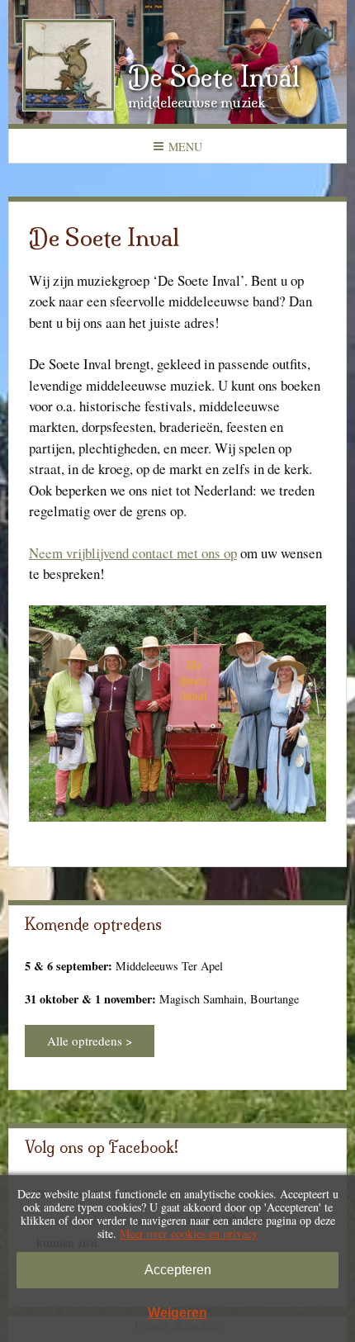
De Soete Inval (214, 76)
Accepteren (177, 1270)
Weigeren (177, 1313)
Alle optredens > (89, 1040)
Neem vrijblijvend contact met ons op (133, 552)
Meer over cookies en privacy (189, 1233)
